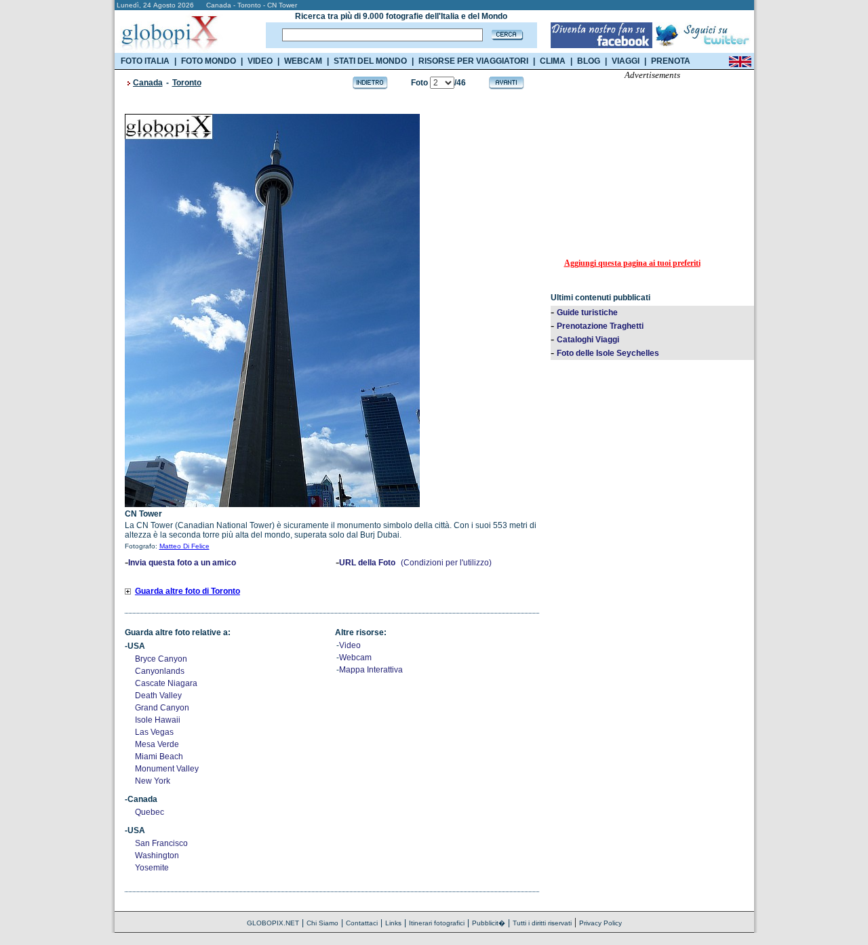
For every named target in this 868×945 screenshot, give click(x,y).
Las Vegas (154, 732)
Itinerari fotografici (437, 923)
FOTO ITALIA (145, 61)
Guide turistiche (587, 312)
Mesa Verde (157, 744)
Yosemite (152, 867)
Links (393, 923)
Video (350, 645)
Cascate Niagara (166, 683)
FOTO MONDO (208, 61)
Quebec (149, 812)
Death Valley (158, 695)
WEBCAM (303, 61)
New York (152, 781)
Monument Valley (167, 768)
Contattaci (362, 923)
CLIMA (553, 61)
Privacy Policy (600, 923)
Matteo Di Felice (184, 546)
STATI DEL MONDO (370, 61)
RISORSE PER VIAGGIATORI (473, 61)
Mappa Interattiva (371, 670)
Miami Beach (159, 756)
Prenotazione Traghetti (600, 326)
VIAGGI (625, 61)
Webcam (355, 657)
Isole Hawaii (157, 720)
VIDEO (260, 61)
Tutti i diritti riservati (542, 923)
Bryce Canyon (161, 659)
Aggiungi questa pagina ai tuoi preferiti (632, 263)
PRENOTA (670, 61)
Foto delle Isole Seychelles (608, 353)
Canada (148, 82)
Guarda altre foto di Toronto (187, 591)
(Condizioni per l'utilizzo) (446, 562)
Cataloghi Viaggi (588, 339)
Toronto (186, 82)
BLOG (588, 61)
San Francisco (161, 843)
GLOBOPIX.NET (273, 923)
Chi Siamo (322, 923)
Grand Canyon (162, 707)
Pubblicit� (488, 923)
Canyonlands (159, 671)
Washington (157, 855)
